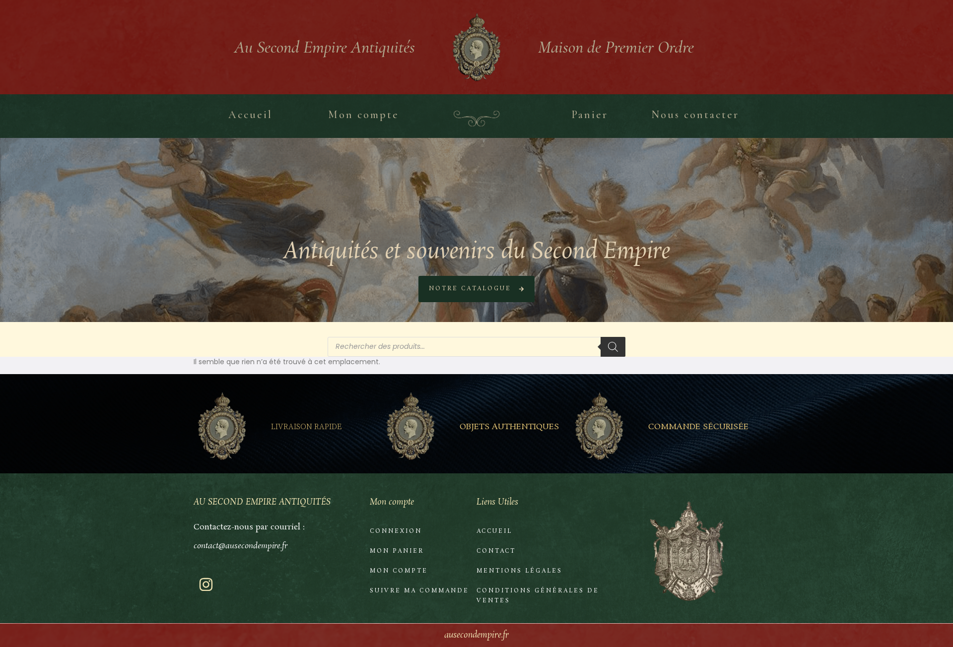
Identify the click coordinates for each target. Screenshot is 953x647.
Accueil (494, 531)
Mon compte (399, 571)
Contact (496, 551)
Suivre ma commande (419, 591)
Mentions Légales (519, 571)
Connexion (396, 531)
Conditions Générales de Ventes (537, 596)
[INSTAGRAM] (206, 584)
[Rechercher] (613, 347)
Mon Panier (397, 551)
